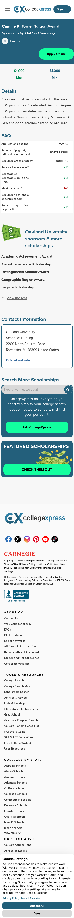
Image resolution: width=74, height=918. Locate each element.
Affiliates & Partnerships (20, 646)
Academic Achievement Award (26, 256)
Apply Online (56, 54)
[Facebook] (8, 541)
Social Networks (14, 641)
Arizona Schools (14, 777)
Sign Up (62, 9)
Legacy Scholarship (17, 287)
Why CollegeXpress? (17, 623)
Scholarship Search (16, 691)
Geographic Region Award (23, 280)
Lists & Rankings (15, 703)
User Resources (14, 748)
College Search (14, 680)
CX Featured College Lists (21, 709)
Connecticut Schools (17, 799)
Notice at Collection (47, 564)
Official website (18, 360)
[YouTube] (45, 541)
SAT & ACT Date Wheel (19, 737)
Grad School (12, 714)
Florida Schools (14, 811)
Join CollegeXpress (37, 427)
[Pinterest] (36, 541)
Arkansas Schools (15, 782)
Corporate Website (17, 663)
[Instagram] (27, 541)
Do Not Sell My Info (32, 568)
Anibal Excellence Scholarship (26, 264)
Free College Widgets (18, 743)
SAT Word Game (14, 731)
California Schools (16, 788)
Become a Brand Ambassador (23, 652)
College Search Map (17, 686)
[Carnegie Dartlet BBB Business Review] (16, 601)
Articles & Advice (15, 697)
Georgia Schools (14, 816)
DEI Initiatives (13, 635)
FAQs (7, 629)
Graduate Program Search (21, 720)
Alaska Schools (13, 771)
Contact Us (11, 618)
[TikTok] (54, 541)
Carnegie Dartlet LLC (35, 560)
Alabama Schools (15, 765)
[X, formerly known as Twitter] (17, 541)
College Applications (17, 844)
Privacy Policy (27, 564)
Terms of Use (11, 564)
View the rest (17, 297)
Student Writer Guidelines (21, 657)
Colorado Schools (15, 794)
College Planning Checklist (21, 725)
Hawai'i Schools (14, 822)
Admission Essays (15, 850)
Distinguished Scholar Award (25, 272)
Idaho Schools (13, 828)
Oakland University (40, 33)
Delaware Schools (15, 805)
